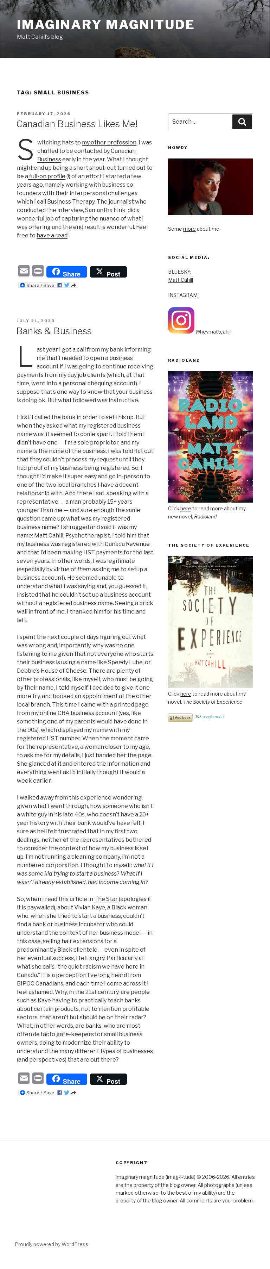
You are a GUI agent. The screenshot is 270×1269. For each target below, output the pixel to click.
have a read (52, 235)
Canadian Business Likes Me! (76, 123)
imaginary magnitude (106, 24)
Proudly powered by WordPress (51, 1244)
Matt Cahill (180, 280)
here (185, 508)
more (189, 229)
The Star (106, 899)
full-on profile (46, 176)
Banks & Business (54, 330)
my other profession (109, 142)
